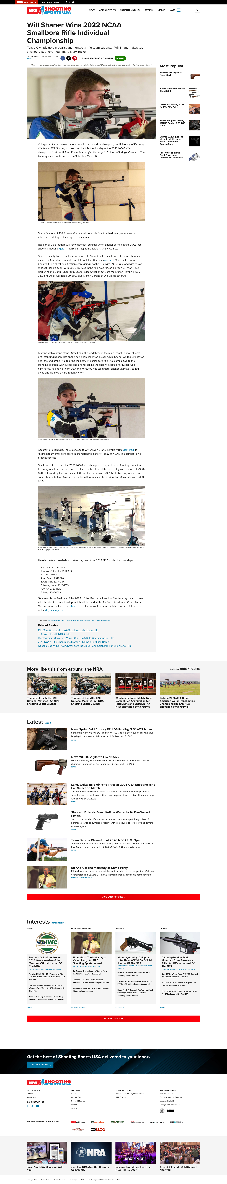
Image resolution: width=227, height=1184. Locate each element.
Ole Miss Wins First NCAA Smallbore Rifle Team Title (68, 630)
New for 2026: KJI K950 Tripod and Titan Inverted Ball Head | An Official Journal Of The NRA (47, 977)
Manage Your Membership (170, 1104)
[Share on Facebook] (63, 57)
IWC (30, 969)
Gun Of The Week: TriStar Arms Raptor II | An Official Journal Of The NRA (179, 992)
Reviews (149, 10)
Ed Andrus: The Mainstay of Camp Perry (99, 867)
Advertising (31, 1097)
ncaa (64, 620)
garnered (128, 450)
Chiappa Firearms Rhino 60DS (129, 966)
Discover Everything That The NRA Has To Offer (133, 1168)
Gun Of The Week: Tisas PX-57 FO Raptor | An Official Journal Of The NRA (180, 975)
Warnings (73, 1180)
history (96, 966)
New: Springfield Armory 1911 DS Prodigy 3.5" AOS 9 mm (111, 729)
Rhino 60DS (147, 966)
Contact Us (31, 1093)
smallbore (95, 620)
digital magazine (54, 610)
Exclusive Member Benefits (171, 1097)
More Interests (58, 923)
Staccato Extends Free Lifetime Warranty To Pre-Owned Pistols (110, 814)
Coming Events (107, 10)
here (73, 606)
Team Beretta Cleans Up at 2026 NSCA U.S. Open (106, 840)
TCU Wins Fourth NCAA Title (54, 634)
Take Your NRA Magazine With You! (45, 1168)
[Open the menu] (178, 10)
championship (73, 620)
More (47, 723)
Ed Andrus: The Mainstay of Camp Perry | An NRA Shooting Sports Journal (89, 960)
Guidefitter (38, 969)
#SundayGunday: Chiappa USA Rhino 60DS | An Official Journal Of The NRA (134, 960)
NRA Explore (120, 1097)
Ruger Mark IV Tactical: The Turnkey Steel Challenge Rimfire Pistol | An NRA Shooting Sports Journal (135, 993)
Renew (49, 2)
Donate (57, 2)
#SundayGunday (169, 969)
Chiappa (120, 968)
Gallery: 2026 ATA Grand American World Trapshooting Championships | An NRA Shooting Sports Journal (177, 702)
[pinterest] (75, 57)
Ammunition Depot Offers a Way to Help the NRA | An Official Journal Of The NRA (46, 998)
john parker (105, 620)
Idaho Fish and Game (52, 969)
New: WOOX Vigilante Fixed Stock (95, 757)
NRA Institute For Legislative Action (129, 1093)
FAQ (82, 1180)
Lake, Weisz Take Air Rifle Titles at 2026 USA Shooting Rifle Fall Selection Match (113, 786)
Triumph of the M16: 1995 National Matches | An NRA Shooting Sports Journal (43, 701)
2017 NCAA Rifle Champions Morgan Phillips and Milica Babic (73, 642)
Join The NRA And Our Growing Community (90, 1168)
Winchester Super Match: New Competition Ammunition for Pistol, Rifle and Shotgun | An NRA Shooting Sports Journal (133, 702)
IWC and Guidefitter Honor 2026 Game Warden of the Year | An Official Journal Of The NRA (45, 961)
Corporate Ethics (59, 1180)
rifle (50, 620)
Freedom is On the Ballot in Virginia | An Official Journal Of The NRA (179, 984)
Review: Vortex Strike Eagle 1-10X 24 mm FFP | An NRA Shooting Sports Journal (134, 983)
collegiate (56, 620)
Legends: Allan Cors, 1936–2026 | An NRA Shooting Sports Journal (91, 990)
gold (61, 249)
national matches (84, 966)
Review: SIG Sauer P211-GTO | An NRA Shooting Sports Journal (133, 974)
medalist (109, 260)
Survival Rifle (189, 969)
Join (43, 2)
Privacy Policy (32, 1180)
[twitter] (69, 57)
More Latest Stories (124, 896)
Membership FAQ (167, 1101)
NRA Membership (167, 1093)
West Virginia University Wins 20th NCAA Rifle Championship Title (76, 638)
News (92, 10)
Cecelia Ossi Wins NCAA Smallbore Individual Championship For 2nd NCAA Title (84, 646)
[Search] (197, 10)
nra (74, 966)
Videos (161, 10)
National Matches (130, 10)
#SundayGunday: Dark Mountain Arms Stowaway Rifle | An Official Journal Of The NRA (178, 961)
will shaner (85, 620)
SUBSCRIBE (40, 1064)
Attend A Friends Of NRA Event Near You (178, 1168)
